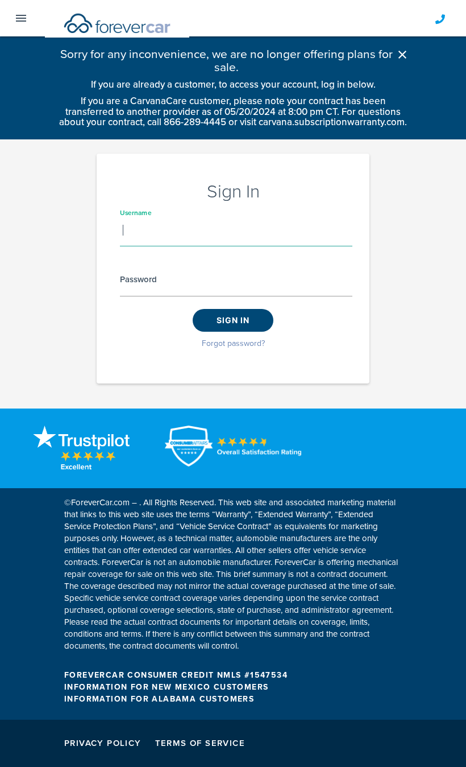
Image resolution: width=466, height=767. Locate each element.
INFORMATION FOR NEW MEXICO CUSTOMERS (166, 687)
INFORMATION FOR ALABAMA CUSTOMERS (159, 699)
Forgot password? (233, 343)
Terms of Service (200, 743)
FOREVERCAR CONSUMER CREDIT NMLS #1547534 (176, 675)
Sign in (233, 320)
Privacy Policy (103, 743)
